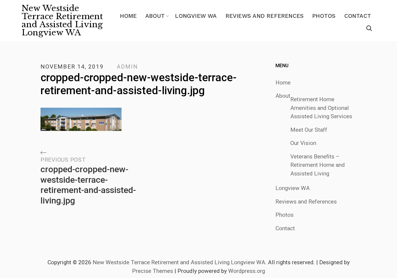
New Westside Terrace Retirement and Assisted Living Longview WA (62, 20)
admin (127, 66)
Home (128, 15)
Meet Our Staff (308, 130)
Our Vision (303, 143)
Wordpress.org (246, 271)
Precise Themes (152, 271)
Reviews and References (265, 15)
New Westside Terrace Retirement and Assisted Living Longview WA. (180, 262)
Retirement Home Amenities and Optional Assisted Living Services (321, 108)
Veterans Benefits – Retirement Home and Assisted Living (317, 165)
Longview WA (196, 15)
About (155, 15)
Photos (323, 15)
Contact (357, 15)
